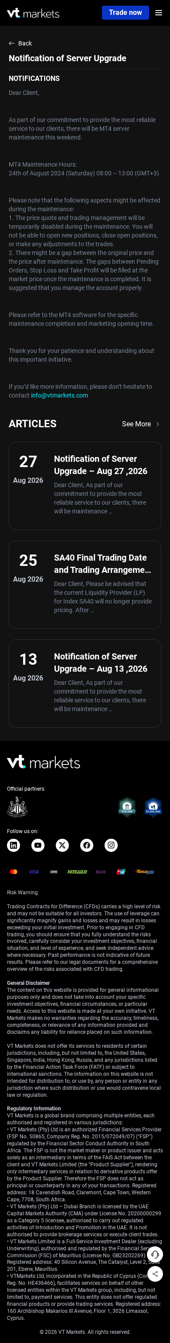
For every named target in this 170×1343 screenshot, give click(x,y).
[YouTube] (37, 845)
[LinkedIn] (13, 845)
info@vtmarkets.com (59, 395)
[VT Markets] (33, 13)
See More (136, 424)
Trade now (125, 12)
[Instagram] (111, 845)
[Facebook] (86, 845)
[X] (62, 845)
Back (25, 43)
